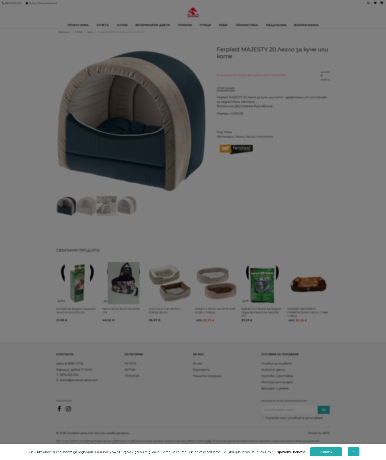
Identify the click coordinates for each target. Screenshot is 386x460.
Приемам (326, 451)
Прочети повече (291, 452)
